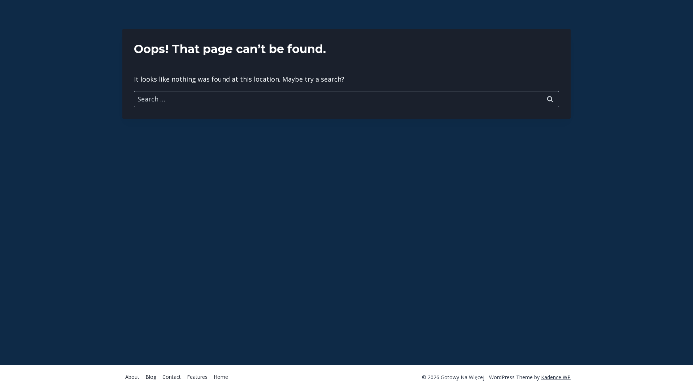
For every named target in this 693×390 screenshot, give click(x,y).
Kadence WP (556, 377)
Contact (171, 376)
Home (221, 376)
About (132, 376)
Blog (150, 376)
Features (197, 376)
